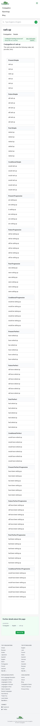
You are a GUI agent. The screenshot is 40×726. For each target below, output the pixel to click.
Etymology (6, 12)
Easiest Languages (6, 691)
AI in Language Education (8, 677)
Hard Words (4, 693)
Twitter (5, 709)
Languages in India (6, 682)
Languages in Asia (6, 686)
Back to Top (20, 632)
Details (15, 34)
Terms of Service (26, 686)
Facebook (6, 707)
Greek (3, 648)
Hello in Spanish (5, 689)
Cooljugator (6, 625)
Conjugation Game (26, 684)
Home (23, 677)
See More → (4, 700)
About (23, 679)
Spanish (3, 657)
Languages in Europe (7, 684)
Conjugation (6, 8)
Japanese (4, 654)
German (3, 668)
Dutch (2, 661)
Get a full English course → (30, 39)
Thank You (4, 696)
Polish (23, 668)
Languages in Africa (6, 679)
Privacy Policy (25, 689)
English (14, 625)
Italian (22, 654)
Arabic (3, 652)
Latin (22, 650)
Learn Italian (4, 698)
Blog (3, 15)
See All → (4, 671)
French (3, 666)
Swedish (23, 664)
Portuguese (4, 664)
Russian (3, 650)
